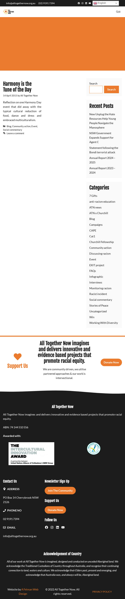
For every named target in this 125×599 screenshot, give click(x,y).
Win (91, 317)
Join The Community (60, 490)
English (101, 3)
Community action (21, 126)
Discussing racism (100, 253)
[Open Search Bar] (117, 12)
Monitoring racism (100, 288)
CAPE (92, 230)
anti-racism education (102, 201)
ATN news (95, 207)
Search (93, 83)
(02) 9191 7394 (46, 3)
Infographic (96, 276)
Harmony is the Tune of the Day (17, 87)
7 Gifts (93, 195)
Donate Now (111, 362)
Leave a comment (15, 133)
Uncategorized (98, 311)
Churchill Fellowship (101, 242)
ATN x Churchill (98, 213)
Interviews (95, 282)
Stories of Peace (98, 305)
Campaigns (96, 224)
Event (34, 126)
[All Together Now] (8, 12)
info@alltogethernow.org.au (20, 3)
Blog (9, 126)
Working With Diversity (103, 322)
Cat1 (92, 236)
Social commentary (12, 129)
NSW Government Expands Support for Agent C (101, 137)
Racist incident (98, 294)
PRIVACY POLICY (102, 591)
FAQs (92, 270)
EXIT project (96, 265)
